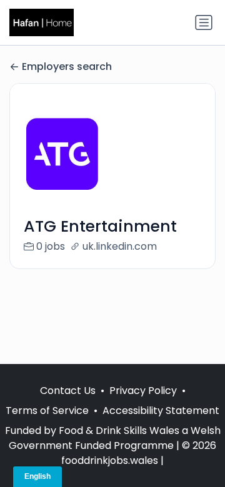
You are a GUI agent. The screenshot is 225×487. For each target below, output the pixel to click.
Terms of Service (47, 410)
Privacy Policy (143, 390)
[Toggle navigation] (204, 22)
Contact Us (68, 390)
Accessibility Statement (160, 410)
